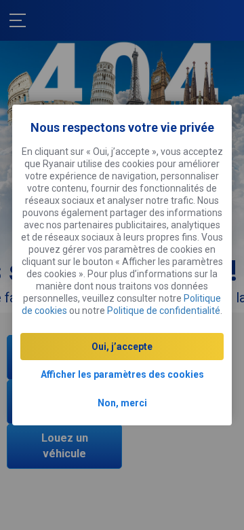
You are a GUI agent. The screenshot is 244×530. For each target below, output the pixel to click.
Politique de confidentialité (163, 310)
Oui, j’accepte (122, 346)
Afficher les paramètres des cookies (122, 374)
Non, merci (122, 403)
